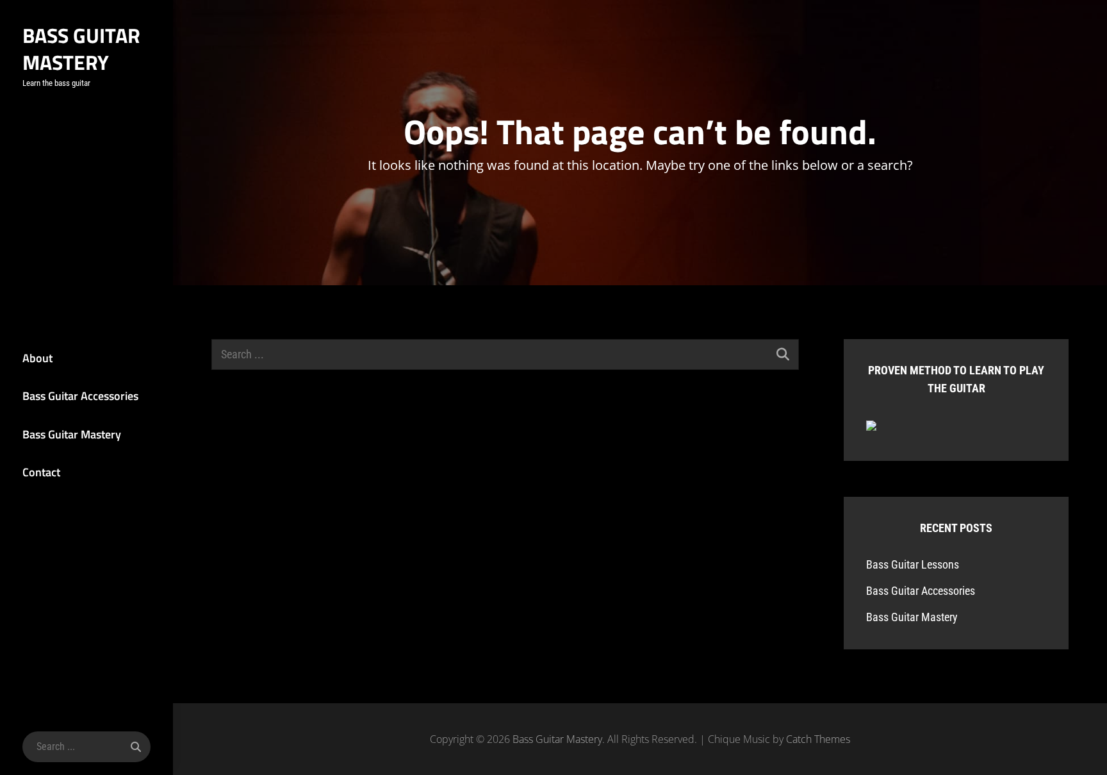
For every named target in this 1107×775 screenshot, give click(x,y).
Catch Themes (818, 739)
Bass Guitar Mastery (81, 49)
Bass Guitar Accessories (80, 395)
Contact (41, 472)
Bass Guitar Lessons (912, 564)
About (37, 358)
